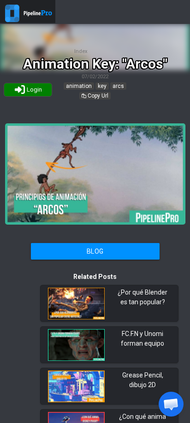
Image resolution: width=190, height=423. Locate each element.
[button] (171, 404)
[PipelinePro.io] (12, 19)
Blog (95, 251)
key (102, 86)
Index (81, 51)
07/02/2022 (95, 77)
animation (79, 86)
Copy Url (97, 96)
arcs (118, 86)
